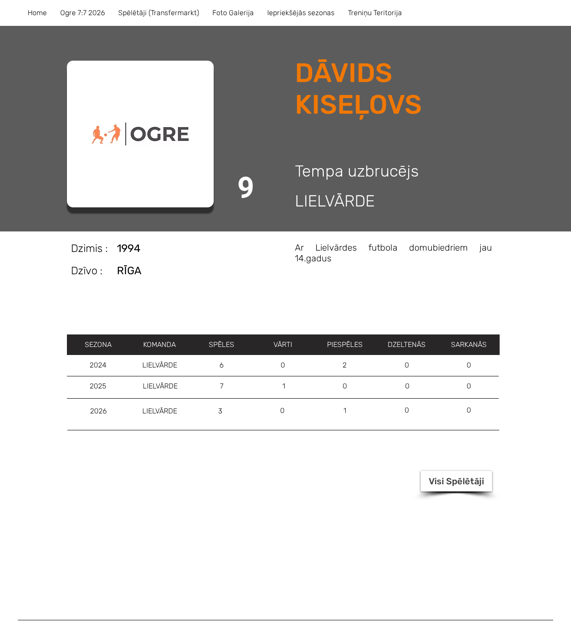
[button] (83, 13)
